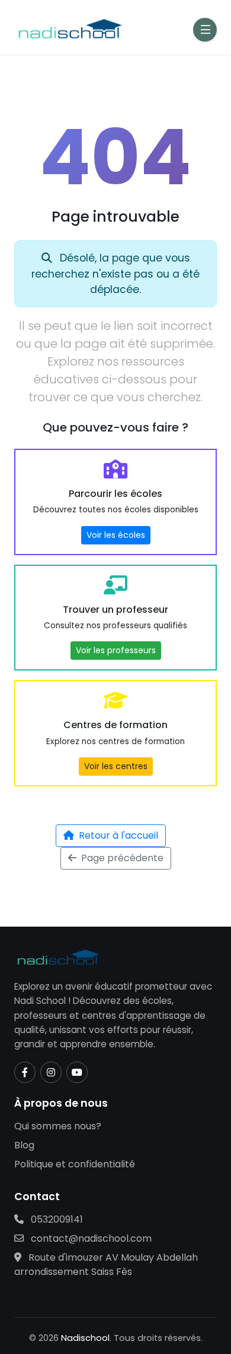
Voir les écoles (115, 535)
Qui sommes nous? (57, 1126)
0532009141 (55, 1219)
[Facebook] (25, 1072)
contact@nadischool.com (90, 1238)
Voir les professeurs (116, 650)
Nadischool (85, 1338)
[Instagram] (51, 1072)
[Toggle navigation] (205, 30)
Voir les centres (115, 766)
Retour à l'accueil (118, 835)
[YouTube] (77, 1072)
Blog (24, 1145)
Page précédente (122, 858)
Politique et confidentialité (74, 1164)
